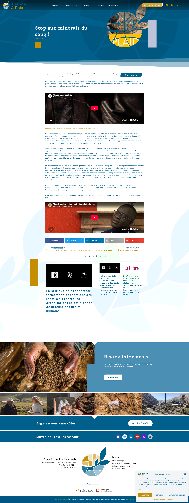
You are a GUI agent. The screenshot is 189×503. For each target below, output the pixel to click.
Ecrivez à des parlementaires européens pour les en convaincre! (70, 128)
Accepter (145, 495)
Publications (86, 5)
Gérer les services (143, 489)
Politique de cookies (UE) (122, 466)
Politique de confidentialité (167, 499)
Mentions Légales (119, 461)
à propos (55, 5)
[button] (185, 474)
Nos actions (70, 5)
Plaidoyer (71, 74)
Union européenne (60, 76)
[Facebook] (118, 436)
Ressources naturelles (107, 74)
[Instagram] (143, 436)
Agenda (101, 5)
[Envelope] (150, 436)
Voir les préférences (176, 495)
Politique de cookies (154, 499)
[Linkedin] (131, 436)
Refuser (159, 495)
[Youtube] (137, 436)
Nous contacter (118, 469)
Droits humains (59, 74)
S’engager (112, 5)
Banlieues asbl (130, 499)
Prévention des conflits (86, 74)
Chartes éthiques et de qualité (124, 463)
